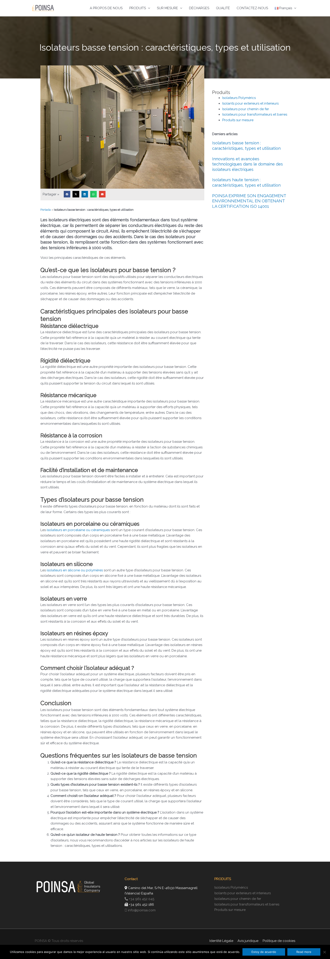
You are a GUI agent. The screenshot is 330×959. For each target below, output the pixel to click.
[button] (67, 194)
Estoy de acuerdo (263, 952)
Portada (45, 209)
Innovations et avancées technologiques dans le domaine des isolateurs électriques (247, 164)
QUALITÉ (223, 8)
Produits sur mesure (237, 120)
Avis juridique (248, 941)
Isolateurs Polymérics (239, 98)
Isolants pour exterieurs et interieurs (250, 103)
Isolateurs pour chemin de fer (245, 109)
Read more (303, 952)
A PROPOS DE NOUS (106, 8)
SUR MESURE (167, 8)
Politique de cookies (279, 941)
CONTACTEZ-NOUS (252, 8)
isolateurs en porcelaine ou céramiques (78, 530)
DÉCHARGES (199, 8)
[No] (324, 952)
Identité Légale (221, 941)
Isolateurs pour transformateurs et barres (254, 114)
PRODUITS (137, 8)
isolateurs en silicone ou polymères (75, 570)
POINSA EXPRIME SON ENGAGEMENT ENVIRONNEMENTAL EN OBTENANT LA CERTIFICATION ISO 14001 (249, 201)
